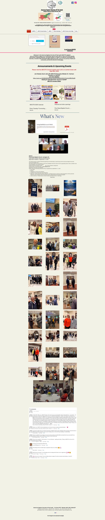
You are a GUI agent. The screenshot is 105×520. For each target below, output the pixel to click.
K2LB (62, 515)
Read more (31, 110)
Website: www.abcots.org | (57, 22)
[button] (66, 152)
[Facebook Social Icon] (73, 3)
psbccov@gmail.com (46, 166)
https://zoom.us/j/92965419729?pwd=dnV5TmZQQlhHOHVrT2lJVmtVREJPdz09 (54, 78)
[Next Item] (74, 92)
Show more (56, 109)
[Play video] (53, 391)
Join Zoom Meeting (54, 76)
